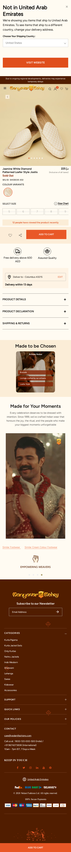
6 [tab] (42, 158)
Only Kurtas (10, 651)
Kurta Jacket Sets (13, 645)
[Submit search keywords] (50, 89)
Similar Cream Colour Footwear (41, 547)
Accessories (10, 690)
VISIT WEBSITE (35, 62)
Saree (7, 679)
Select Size (9, 203)
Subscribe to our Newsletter (36, 603)
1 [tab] (28, 158)
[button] (55, 89)
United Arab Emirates (38, 779)
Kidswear (9, 684)
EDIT (60, 277)
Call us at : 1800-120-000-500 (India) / (23, 741)
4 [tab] (36, 158)
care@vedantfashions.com (17, 735)
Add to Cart (46, 234)
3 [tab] (34, 158)
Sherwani (9, 668)
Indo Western (11, 662)
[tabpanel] (35, 133)
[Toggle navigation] (5, 88)
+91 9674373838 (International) (20, 745)
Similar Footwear (11, 547)
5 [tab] (39, 158)
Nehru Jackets (11, 656)
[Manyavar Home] (27, 88)
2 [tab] (31, 158)
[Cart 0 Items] (66, 89)
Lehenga (8, 673)
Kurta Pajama (10, 640)
